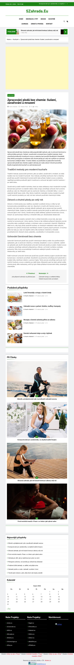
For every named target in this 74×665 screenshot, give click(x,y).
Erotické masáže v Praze (34, 654)
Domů (21, 19)
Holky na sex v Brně (55, 654)
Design (43, 19)
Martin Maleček (13, 107)
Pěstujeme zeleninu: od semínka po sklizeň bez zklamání (25, 562)
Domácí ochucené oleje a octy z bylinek (38, 333)
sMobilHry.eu (32, 641)
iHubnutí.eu (31, 630)
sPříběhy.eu (31, 645)
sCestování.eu (11, 626)
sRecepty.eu (10, 634)
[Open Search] (64, 21)
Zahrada (24, 24)
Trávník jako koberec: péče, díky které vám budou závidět (25, 573)
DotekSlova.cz (41, 664)
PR (36, 396)
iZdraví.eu (31, 638)
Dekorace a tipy (32, 19)
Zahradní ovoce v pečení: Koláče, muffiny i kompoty (42, 306)
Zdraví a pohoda (37, 24)
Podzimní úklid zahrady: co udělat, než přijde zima (23, 565)
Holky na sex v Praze (13, 654)
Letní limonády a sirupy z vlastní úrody (37, 293)
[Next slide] (67, 4)
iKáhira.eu (31, 634)
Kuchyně (51, 19)
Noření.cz (48, 660)
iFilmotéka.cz (32, 626)
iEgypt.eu (31, 623)
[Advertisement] (37, 68)
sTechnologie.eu (12, 641)
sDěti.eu (9, 630)
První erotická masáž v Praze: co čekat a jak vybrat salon (37, 521)
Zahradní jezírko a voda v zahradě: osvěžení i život (23, 569)
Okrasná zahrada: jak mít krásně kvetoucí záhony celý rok (28, 30)
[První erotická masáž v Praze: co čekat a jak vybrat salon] (53, 32)
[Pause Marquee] (66, 31)
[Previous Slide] (64, 4)
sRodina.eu (10, 638)
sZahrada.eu (37, 11)
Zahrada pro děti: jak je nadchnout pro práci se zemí (23, 558)
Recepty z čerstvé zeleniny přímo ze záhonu (39, 320)
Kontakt (49, 24)
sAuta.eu (9, 623)
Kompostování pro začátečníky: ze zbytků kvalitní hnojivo (51, 4)
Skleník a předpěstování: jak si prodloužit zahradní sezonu (37, 399)
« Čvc (8, 609)
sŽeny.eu (9, 645)
